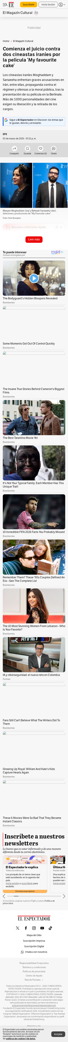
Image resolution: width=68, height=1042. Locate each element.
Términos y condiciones (34, 967)
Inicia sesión (12, 883)
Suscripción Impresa (34, 940)
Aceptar (58, 1034)
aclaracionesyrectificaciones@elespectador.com (34, 1005)
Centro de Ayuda (34, 976)
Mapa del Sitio (34, 935)
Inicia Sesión (48, 4)
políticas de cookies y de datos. (21, 1038)
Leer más (34, 239)
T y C (33, 901)
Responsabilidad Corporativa (34, 963)
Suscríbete (28, 4)
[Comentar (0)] (40, 149)
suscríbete (27, 883)
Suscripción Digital (34, 946)
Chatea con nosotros (36, 952)
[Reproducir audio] (8, 247)
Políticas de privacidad (34, 971)
